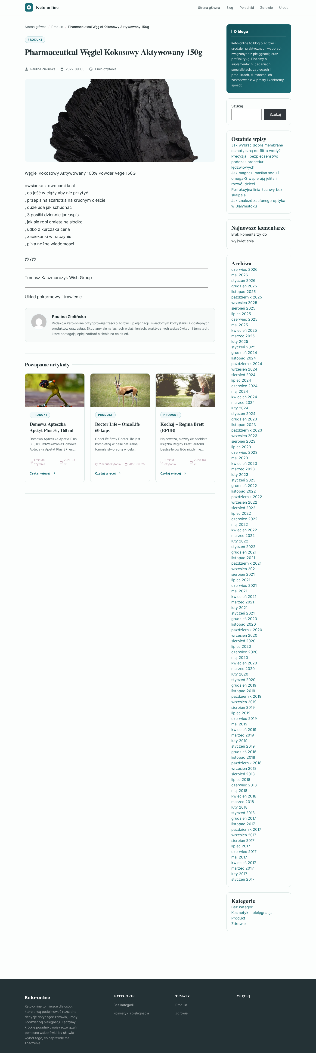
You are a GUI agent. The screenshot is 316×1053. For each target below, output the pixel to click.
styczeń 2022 (243, 546)
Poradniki (247, 7)
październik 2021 (246, 563)
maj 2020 (239, 657)
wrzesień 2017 (243, 835)
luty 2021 (239, 607)
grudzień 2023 (244, 419)
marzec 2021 (242, 602)
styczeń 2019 (243, 746)
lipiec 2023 (241, 446)
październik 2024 (246, 363)
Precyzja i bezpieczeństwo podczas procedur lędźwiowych (254, 162)
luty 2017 (239, 873)
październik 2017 (246, 829)
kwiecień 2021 (243, 596)
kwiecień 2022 (244, 530)
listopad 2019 (243, 690)
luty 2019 (239, 740)
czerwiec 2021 (244, 585)
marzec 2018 (242, 801)
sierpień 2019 (243, 707)
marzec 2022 (243, 535)
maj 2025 (239, 325)
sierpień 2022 (243, 507)
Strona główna (209, 7)
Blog (229, 7)
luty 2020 (239, 674)
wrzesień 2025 (244, 302)
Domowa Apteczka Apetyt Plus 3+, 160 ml (52, 427)
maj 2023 (239, 458)
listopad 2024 (243, 358)
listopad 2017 (243, 824)
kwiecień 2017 (243, 862)
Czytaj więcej (40, 473)
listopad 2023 (243, 424)
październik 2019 (246, 696)
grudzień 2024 (244, 352)
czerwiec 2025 (244, 319)
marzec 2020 (243, 668)
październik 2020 (246, 629)
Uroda (283, 7)
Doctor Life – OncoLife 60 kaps (117, 427)
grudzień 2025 (244, 286)
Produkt (35, 40)
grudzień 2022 (244, 485)
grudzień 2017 (243, 818)
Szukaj (237, 106)
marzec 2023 (243, 469)
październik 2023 (246, 430)
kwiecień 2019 (243, 729)
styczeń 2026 (243, 280)
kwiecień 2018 (243, 796)
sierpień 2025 (243, 308)
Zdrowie (266, 7)
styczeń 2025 (243, 347)
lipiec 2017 (240, 846)
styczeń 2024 (243, 413)
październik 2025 (246, 297)
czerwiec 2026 (244, 269)
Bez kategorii (242, 907)
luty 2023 (239, 474)
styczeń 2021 (243, 613)
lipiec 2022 (241, 513)
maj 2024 (239, 391)
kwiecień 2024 (244, 397)
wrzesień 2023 (244, 435)
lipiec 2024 (241, 380)
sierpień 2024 (243, 374)
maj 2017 (239, 857)
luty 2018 (239, 807)
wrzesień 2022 (244, 502)
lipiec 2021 (240, 580)
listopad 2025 (243, 291)
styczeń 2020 (243, 679)
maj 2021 (239, 591)
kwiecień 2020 (244, 663)
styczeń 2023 (243, 480)
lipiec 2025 (241, 313)
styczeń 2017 (242, 879)
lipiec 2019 (240, 713)
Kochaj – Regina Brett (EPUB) (182, 427)
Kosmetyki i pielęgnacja (252, 912)
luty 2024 (239, 408)
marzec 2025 (243, 336)
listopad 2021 (243, 557)
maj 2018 (239, 790)
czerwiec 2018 (244, 785)
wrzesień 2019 (244, 702)
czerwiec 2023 (244, 452)
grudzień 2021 (243, 552)
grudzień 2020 (244, 618)
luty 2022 (239, 541)
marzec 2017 (242, 868)
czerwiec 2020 (244, 652)
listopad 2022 (243, 491)
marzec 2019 (242, 735)
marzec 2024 (243, 402)
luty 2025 (239, 341)
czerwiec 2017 (244, 851)
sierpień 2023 (243, 441)
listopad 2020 (243, 624)
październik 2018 (246, 763)
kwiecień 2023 (244, 463)
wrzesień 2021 (244, 568)
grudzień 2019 (243, 685)
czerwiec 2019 (244, 718)
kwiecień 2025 (244, 330)
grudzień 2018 (243, 751)
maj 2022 (239, 524)
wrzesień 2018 (244, 768)
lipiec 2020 (241, 646)
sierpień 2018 (243, 774)
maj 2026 (239, 275)
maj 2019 (239, 724)
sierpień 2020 (243, 641)
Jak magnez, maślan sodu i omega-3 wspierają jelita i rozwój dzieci (255, 178)
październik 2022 (246, 496)
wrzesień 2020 (244, 635)
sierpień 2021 (243, 574)
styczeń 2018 (243, 812)
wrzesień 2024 (244, 369)
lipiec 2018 (240, 779)
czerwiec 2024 (244, 385)
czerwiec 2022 (244, 519)
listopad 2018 (243, 757)
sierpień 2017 (242, 840)
